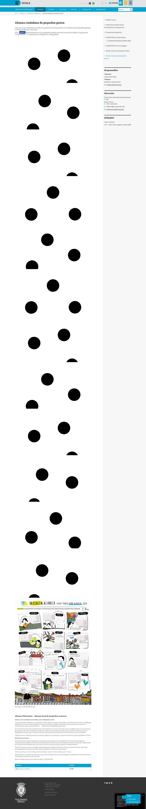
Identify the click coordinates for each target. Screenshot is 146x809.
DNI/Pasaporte (134, 802)
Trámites (51, 9)
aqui (125, 806)
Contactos (62, 9)
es (102, 3)
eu (106, 3)
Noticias (74, 9)
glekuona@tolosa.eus (114, 85)
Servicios (22, 13)
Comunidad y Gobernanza (34, 13)
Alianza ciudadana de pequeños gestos (53, 13)
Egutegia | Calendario (24, 769)
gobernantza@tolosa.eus (115, 109)
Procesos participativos (114, 32)
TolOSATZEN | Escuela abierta (116, 37)
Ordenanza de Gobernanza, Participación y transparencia (114, 26)
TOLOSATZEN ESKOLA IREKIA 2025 (119, 41)
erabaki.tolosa (101, 9)
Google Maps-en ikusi (52, 787)
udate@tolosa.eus (51, 792)
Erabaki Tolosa (111, 20)
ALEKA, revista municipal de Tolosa (117, 51)
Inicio (16, 13)
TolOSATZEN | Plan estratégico (116, 46)
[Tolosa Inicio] (22, 3)
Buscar (131, 9)
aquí (33, 707)
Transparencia (86, 9)
